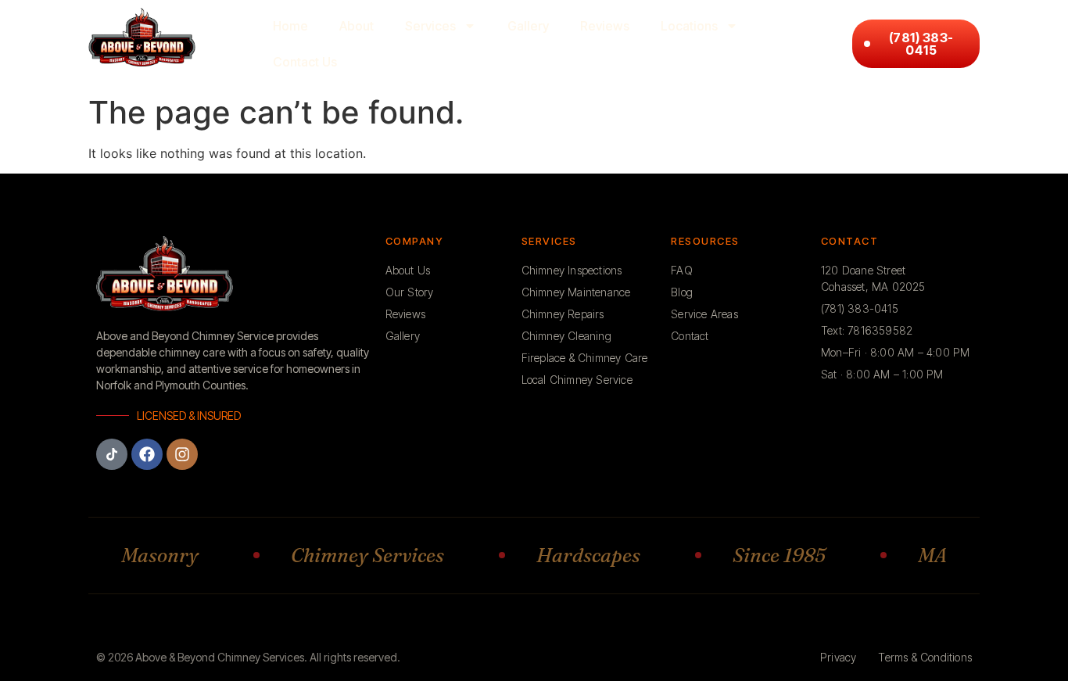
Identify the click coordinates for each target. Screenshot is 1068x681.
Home (290, 26)
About (356, 26)
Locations (689, 26)
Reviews (604, 26)
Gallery (528, 26)
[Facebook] (147, 454)
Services (430, 26)
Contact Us (305, 62)
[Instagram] (182, 454)
